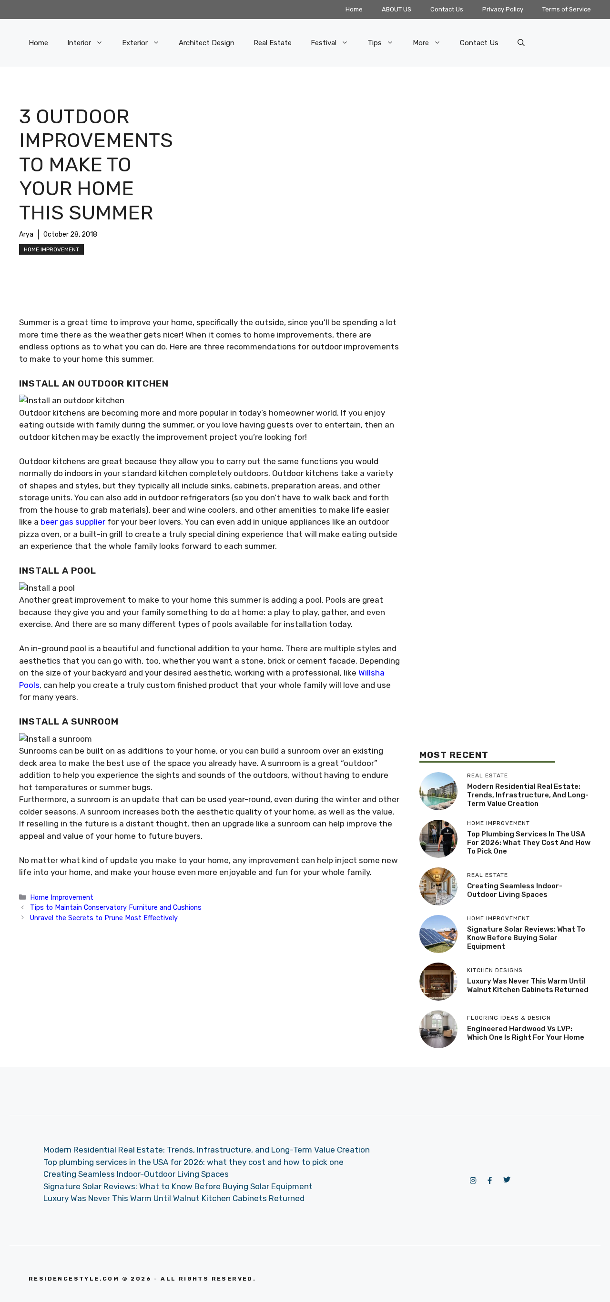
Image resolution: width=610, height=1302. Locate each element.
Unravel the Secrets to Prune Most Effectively (104, 918)
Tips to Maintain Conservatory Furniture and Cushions (116, 907)
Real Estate (273, 43)
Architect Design (206, 43)
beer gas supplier (73, 522)
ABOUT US (396, 9)
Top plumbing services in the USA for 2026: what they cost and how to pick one (528, 842)
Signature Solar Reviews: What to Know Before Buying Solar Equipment (526, 938)
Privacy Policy (502, 9)
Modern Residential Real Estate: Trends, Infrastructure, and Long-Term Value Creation (528, 795)
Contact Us (446, 9)
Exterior (135, 43)
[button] (521, 43)
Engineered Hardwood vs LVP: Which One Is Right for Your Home (525, 1033)
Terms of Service (566, 9)
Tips (374, 43)
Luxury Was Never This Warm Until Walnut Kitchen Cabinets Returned (528, 985)
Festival (323, 43)
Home (354, 9)
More (421, 43)
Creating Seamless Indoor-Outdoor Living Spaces (514, 890)
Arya (26, 234)
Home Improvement (51, 249)
